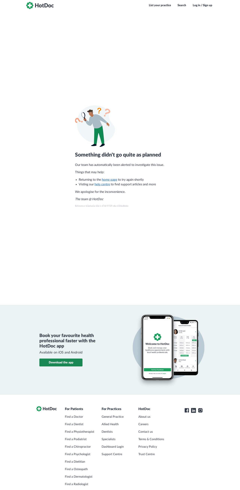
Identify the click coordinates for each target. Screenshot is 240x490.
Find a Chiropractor (78, 446)
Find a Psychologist (77, 454)
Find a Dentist (74, 424)
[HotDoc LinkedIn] (193, 410)
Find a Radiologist (76, 484)
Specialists (109, 439)
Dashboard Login (113, 446)
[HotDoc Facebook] (186, 410)
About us (144, 416)
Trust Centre (146, 454)
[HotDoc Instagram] (200, 410)
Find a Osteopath (76, 469)
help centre (102, 184)
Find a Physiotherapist (79, 431)
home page (109, 179)
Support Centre (112, 454)
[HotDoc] (40, 5)
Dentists (107, 431)
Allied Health (110, 424)
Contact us (145, 431)
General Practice (113, 416)
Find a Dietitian (75, 461)
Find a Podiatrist (76, 439)
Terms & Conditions (151, 439)
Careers (143, 424)
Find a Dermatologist (78, 476)
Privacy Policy (147, 446)
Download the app (61, 362)
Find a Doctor (74, 416)
